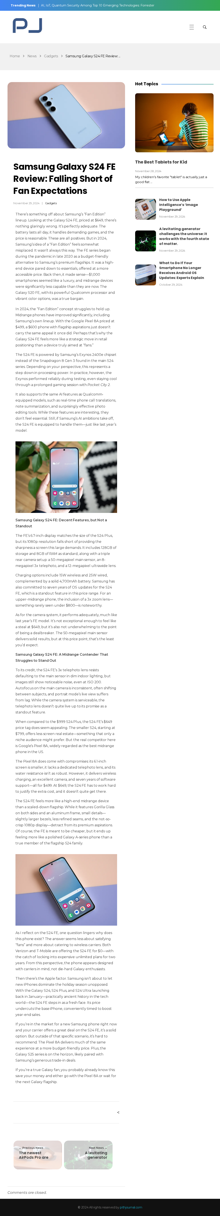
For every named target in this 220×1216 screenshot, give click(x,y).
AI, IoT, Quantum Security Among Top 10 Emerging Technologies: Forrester (97, 5)
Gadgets (51, 56)
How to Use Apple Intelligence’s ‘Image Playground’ (178, 204)
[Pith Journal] (27, 26)
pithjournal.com (131, 1207)
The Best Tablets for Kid (161, 162)
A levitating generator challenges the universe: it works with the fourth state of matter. (184, 236)
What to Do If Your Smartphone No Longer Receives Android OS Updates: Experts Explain (181, 270)
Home (15, 56)
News (32, 56)
